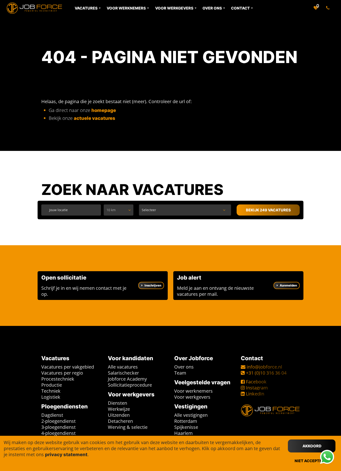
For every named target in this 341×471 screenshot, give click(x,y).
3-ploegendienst (58, 427)
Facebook (256, 382)
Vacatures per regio (62, 373)
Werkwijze (119, 409)
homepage (103, 110)
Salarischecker (123, 373)
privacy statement (66, 454)
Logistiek (50, 397)
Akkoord (312, 446)
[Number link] (329, 8)
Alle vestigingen (191, 415)
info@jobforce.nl (264, 367)
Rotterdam (185, 421)
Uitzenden (119, 415)
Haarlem (183, 433)
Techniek (51, 391)
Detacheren (120, 421)
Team (180, 373)
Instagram (257, 388)
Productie (51, 385)
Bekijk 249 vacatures (268, 210)
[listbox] (118, 210)
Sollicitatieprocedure (130, 385)
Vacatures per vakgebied (67, 367)
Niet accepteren (312, 460)
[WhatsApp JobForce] (327, 457)
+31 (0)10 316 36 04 (266, 373)
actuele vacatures (94, 118)
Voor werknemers (193, 391)
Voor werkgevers (192, 397)
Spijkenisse (186, 427)
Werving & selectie (128, 427)
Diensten (117, 403)
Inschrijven (152, 285)
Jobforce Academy (127, 379)
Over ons (184, 367)
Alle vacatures (123, 367)
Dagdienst (52, 415)
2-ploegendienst (58, 421)
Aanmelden (288, 285)
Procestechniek (57, 379)
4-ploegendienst (58, 433)
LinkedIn (255, 394)
